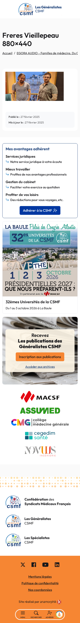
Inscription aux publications (40, 357)
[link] (50, 602)
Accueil (7, 53)
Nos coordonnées (40, 590)
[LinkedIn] (57, 564)
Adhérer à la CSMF (37, 210)
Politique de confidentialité (40, 583)
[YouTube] (45, 564)
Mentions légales (40, 576)
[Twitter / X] (23, 564)
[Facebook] (33, 564)
